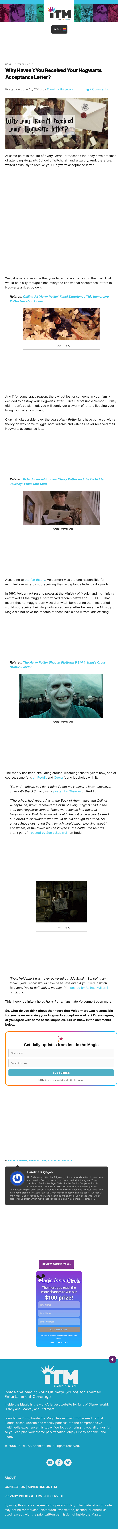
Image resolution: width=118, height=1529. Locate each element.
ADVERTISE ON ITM (42, 1487)
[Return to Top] (112, 1359)
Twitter (68, 1462)
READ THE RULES (59, 1342)
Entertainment (23, 64)
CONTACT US (15, 1487)
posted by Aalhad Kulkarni (89, 988)
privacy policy (65, 1505)
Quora (58, 777)
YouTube (50, 1462)
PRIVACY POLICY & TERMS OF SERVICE (34, 1496)
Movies (52, 1160)
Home (8, 64)
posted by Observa (67, 791)
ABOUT (10, 1478)
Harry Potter (37, 1160)
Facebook (59, 1462)
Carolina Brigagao (60, 89)
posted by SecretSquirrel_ (50, 833)
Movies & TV (65, 1160)
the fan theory (35, 580)
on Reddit (40, 777)
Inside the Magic (88, 1514)
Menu (57, 29)
